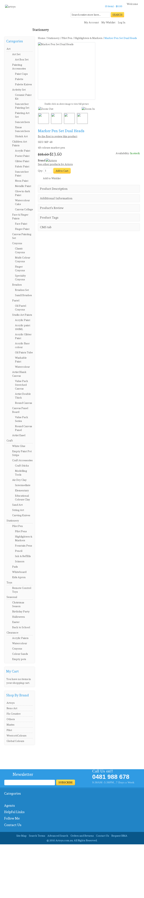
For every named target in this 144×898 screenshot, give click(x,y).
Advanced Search (57, 835)
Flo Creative (14, 713)
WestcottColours (16, 735)
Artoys (11, 702)
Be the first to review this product (57, 136)
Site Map (21, 835)
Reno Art (12, 708)
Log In (121, 22)
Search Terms (37, 835)
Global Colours (15, 740)
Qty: (40, 170)
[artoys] (10, 8)
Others (11, 719)
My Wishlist (108, 22)
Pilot (9, 730)
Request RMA (119, 835)
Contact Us (102, 835)
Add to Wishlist (52, 178)
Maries (10, 724)
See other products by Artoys (55, 164)
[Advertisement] (72, 870)
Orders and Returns (82, 835)
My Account (91, 22)
